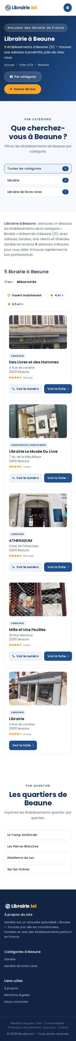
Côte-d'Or (26, 65)
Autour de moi (25, 89)
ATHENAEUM (20, 540)
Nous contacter (16, 1002)
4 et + (59, 295)
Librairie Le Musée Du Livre (33, 451)
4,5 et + (17, 304)
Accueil (9, 65)
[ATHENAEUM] (38, 510)
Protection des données (24, 1027)
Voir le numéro (27, 389)
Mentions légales (17, 995)
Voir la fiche (57, 389)
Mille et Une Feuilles (27, 629)
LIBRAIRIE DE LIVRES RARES (28, 445)
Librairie (24, 7)
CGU (39, 1023)
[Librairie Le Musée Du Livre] (38, 421)
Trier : (9, 282)
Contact (62, 1027)
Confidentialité (54, 1023)
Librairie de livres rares (21, 966)
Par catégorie (25, 77)
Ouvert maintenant (27, 295)
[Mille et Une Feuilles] (38, 599)
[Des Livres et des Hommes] (38, 332)
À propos (11, 988)
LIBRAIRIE (17, 356)
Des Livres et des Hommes (34, 362)
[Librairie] (38, 688)
